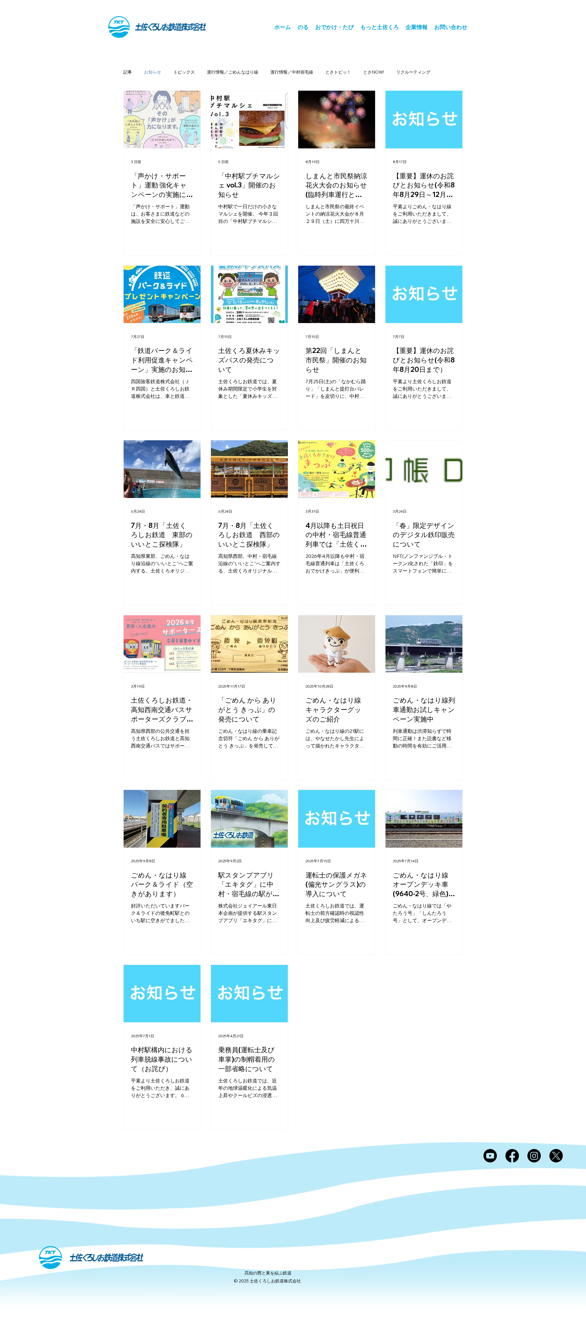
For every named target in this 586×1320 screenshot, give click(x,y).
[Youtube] (490, 1155)
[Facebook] (512, 1155)
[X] (556, 1155)
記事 (127, 72)
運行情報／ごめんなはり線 (232, 72)
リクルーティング (413, 72)
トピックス (184, 72)
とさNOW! (373, 72)
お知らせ (152, 72)
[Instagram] (534, 1155)
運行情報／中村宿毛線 (291, 72)
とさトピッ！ (338, 72)
